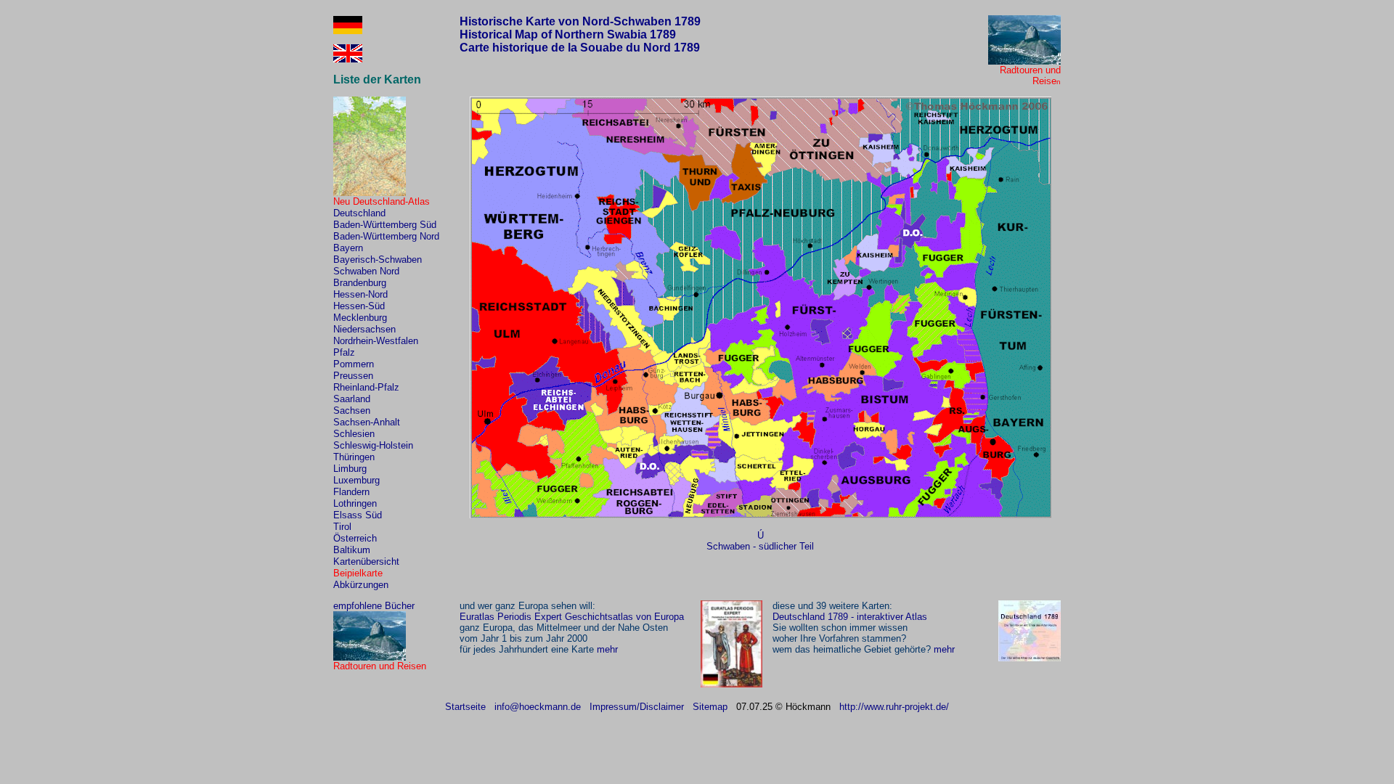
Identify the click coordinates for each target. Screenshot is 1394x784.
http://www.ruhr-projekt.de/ (894, 706)
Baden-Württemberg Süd (384, 224)
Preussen (353, 375)
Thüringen (354, 457)
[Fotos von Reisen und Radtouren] (1024, 61)
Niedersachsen (364, 329)
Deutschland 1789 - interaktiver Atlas (850, 616)
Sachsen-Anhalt (366, 422)
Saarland (351, 398)
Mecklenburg (360, 317)
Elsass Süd (357, 515)
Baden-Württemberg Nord (386, 236)
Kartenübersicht (366, 561)
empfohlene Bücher (374, 605)
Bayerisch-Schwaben (377, 259)
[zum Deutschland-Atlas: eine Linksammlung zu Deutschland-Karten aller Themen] (369, 192)
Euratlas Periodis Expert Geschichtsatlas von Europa (572, 616)
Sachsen (351, 410)
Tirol (342, 526)
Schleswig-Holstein (373, 445)
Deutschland (359, 213)
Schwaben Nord (366, 271)
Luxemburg (356, 480)
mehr (607, 649)
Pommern (353, 364)
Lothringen (355, 503)
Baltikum (351, 549)
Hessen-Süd (359, 306)
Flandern (351, 491)
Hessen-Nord (360, 294)
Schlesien (354, 433)
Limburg (350, 468)
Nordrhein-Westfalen (375, 340)
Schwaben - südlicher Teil (760, 546)
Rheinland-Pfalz (366, 387)
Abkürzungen (360, 584)
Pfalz (344, 352)
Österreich (355, 538)
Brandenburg (359, 282)
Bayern (348, 247)
